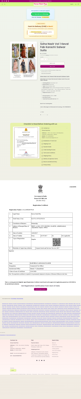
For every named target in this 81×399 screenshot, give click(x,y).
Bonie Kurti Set (23, 324)
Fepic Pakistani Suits (77, 321)
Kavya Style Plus (16, 374)
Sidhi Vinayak (71, 305)
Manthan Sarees (69, 313)
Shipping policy (47, 374)
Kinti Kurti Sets (23, 316)
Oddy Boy (31, 311)
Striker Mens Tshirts (62, 305)
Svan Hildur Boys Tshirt (36, 305)
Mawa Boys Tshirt (58, 313)
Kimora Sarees (34, 316)
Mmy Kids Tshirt (7, 313)
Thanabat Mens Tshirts (29, 305)
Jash (25, 319)
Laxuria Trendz (70, 314)
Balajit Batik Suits (63, 324)
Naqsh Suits (47, 311)
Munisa (65, 311)
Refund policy (29, 374)
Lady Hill (7, 316)
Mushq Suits (61, 311)
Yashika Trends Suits (62, 303)
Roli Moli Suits (14, 308)
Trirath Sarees (20, 305)
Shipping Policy (55, 352)
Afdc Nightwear (13, 298)
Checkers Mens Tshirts (12, 324)
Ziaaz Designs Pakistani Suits (21, 303)
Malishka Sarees (4, 314)
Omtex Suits (27, 311)
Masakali (65, 313)
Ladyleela (3, 316)
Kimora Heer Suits (28, 316)
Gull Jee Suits (11, 321)
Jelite (23, 319)
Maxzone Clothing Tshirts (51, 313)
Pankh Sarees (7, 311)
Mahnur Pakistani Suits (11, 314)
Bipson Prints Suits (39, 324)
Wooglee (67, 303)
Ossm (24, 311)
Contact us (54, 344)
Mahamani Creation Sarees (19, 314)
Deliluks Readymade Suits (36, 322)
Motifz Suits (74, 311)
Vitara (77, 303)
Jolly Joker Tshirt (12, 319)
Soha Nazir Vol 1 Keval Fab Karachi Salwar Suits (54, 76)
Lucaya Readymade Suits (46, 314)
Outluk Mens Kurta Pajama (19, 311)
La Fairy (20, 316)
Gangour (50, 321)
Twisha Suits (15, 305)
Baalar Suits (76, 324)
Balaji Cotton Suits (57, 324)
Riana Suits (29, 308)
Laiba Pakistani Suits (76, 314)
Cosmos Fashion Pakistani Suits (70, 322)
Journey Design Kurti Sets (6, 319)
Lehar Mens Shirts (65, 314)
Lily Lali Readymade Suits (54, 314)
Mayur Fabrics (38, 313)
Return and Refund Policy (57, 346)
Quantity (41, 57)
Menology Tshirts (15, 313)
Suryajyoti (46, 305)
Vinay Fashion (4, 305)
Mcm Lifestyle (29, 313)
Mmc (10, 313)
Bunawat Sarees (18, 324)
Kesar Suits (68, 316)
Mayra (47, 313)
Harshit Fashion (68, 319)
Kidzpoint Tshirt (43, 316)
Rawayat (42, 308)
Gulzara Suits (6, 321)
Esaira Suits (8, 322)
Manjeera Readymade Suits (76, 313)
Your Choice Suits (54, 303)
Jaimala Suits (28, 319)
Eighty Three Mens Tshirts (14, 322)
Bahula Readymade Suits (70, 324)
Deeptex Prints (42, 322)
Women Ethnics (71, 303)
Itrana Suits (32, 319)
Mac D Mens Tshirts (39, 314)
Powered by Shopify (22, 374)
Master (62, 313)
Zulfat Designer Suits (5, 303)
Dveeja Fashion (27, 322)
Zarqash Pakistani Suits (29, 303)
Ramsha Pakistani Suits (71, 308)
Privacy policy (34, 374)
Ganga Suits (54, 321)
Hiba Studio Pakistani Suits (42, 319)
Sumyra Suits (51, 305)
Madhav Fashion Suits (32, 314)
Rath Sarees (45, 308)
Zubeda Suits (11, 303)
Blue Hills (27, 324)
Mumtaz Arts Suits (69, 311)
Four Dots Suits (71, 321)
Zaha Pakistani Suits (48, 303)
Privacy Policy (55, 354)
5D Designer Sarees (13, 327)
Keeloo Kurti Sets (73, 316)
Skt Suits (67, 305)
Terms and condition (56, 350)
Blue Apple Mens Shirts (32, 324)
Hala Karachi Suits (73, 319)
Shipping (47, 55)
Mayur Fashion (34, 313)
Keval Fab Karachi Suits (63, 316)
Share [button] (42, 112)
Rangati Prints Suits (60, 308)
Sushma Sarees (42, 305)
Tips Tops (24, 305)
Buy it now (52, 66)
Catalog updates (55, 348)
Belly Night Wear (20, 298)
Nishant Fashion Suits (42, 311)
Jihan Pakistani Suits (19, 319)
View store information (46, 73)
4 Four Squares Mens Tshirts (28, 327)
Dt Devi (31, 322)
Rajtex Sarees (77, 308)
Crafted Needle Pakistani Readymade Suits (59, 322)
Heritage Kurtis (56, 319)
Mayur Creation (43, 313)
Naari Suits (57, 311)
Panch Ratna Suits (12, 311)
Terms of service (41, 374)
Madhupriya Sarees (26, 314)
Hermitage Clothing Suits (50, 319)
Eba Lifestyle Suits (21, 322)
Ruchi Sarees (4, 308)
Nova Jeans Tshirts (36, 311)
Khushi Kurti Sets (52, 316)
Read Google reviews (40, 289)
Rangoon (49, 308)
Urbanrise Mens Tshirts (10, 305)
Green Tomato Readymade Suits (29, 321)
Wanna (75, 303)
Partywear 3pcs (55, 356)
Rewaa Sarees (33, 308)
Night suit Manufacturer (19, 327)
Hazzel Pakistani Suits (62, 319)
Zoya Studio (15, 303)
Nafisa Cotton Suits (52, 311)
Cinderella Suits (6, 324)
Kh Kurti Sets (57, 316)
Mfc (11, 313)
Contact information (54, 374)
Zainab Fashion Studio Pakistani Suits (39, 303)
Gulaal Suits (22, 321)
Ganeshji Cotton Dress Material (60, 321)
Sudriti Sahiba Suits (56, 305)
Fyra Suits (67, 321)
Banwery (53, 324)
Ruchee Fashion (9, 308)
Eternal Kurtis (4, 322)
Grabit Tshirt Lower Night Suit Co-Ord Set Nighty (41, 321)
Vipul (79, 303)
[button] (2, 4)
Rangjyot (56, 308)
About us (54, 342)
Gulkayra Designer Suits (16, 321)
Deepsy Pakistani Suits (48, 322)
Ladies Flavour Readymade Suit (13, 316)
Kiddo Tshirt (47, 316)
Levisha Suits (60, 314)
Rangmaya (52, 308)
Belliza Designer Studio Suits (47, 324)
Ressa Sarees (38, 308)
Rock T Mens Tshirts (24, 308)
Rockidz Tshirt (19, 308)
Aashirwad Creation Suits (6, 327)
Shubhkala (74, 305)
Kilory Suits (38, 316)
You (57, 303)
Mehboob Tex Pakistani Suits (22, 313)
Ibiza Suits (36, 319)
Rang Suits (65, 308)
